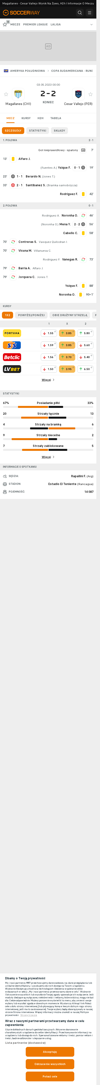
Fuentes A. (49, 168)
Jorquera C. (26, 277)
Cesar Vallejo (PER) (78, 104)
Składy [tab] (59, 130)
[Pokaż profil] (18, 94)
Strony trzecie (28, 1015)
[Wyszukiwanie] (80, 13)
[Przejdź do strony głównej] (24, 13)
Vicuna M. (25, 251)
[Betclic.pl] (12, 357)
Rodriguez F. (51, 259)
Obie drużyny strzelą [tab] (69, 315)
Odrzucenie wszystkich (50, 1064)
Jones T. (48, 176)
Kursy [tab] (26, 118)
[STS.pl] (12, 345)
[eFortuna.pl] (12, 333)
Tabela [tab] (55, 118)
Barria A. (24, 268)
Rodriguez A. (51, 215)
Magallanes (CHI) (18, 104)
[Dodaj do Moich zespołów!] (6, 94)
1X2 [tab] (7, 315)
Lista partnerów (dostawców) (25, 1042)
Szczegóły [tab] (13, 130)
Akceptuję (50, 1052)
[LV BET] (12, 369)
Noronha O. (70, 215)
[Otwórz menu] (89, 13)
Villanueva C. (42, 251)
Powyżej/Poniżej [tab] (31, 315)
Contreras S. (27, 242)
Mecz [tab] (10, 118)
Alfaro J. (38, 268)
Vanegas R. (70, 259)
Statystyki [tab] (37, 130)
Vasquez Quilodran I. (53, 242)
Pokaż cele (49, 1076)
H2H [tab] (40, 118)
